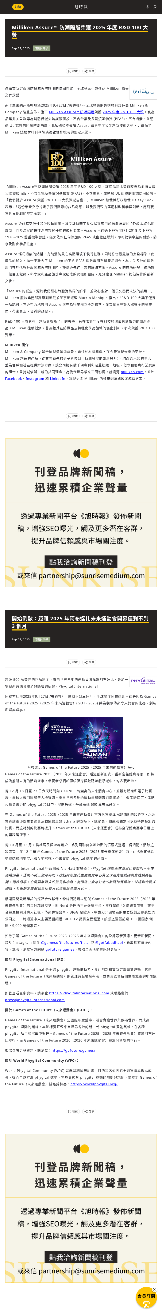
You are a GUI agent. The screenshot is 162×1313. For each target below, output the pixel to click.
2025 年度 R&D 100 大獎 (123, 112)
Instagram (35, 378)
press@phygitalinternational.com (35, 1000)
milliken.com (132, 372)
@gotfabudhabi (109, 942)
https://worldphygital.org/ (94, 1084)
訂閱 (18, 7)
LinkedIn (57, 378)
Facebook (13, 378)
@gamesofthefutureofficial (65, 942)
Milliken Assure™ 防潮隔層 (71, 112)
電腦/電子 (41, 48)
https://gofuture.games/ (74, 1050)
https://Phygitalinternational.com (79, 993)
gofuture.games (60, 949)
